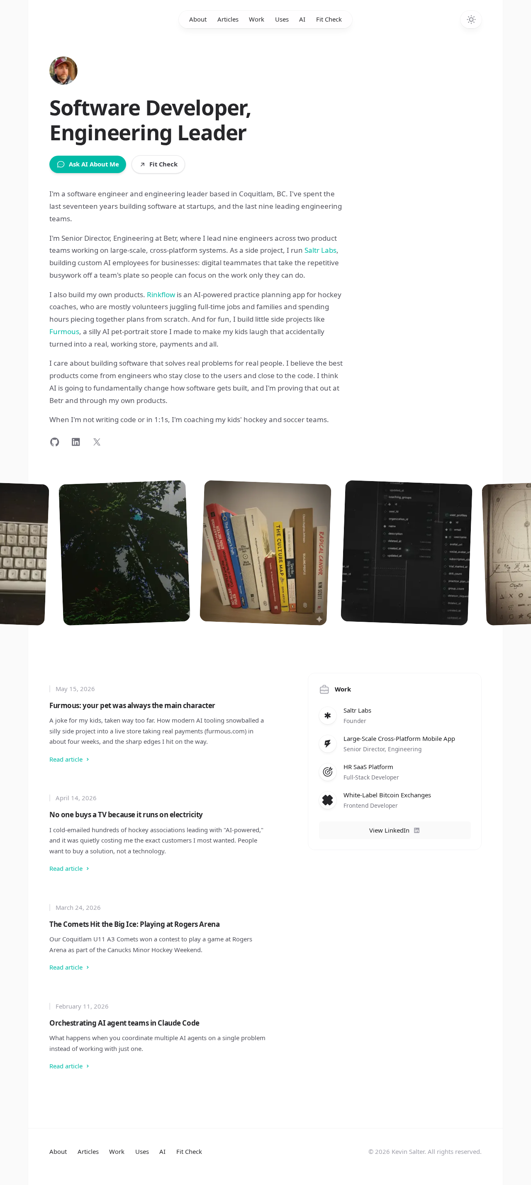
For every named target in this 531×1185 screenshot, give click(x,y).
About (198, 19)
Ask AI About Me (94, 164)
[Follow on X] (97, 442)
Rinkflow (161, 294)
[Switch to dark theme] (471, 20)
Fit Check (329, 19)
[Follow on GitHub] (55, 442)
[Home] (63, 70)
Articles (228, 19)
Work (256, 19)
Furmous (64, 331)
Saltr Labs (320, 250)
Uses (282, 19)
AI (302, 19)
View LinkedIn (389, 830)
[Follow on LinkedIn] (76, 442)
